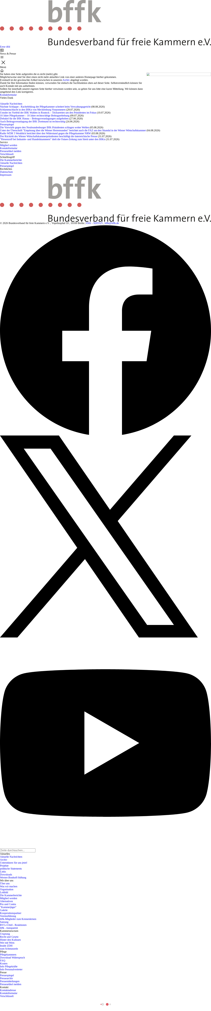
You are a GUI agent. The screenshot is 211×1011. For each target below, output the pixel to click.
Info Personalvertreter (11, 969)
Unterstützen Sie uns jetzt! (13, 862)
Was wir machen (8, 886)
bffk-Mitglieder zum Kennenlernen (18, 919)
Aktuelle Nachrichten (11, 103)
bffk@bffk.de (112, 223)
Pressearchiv (6, 978)
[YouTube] (105, 743)
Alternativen (6, 901)
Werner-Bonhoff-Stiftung (13, 877)
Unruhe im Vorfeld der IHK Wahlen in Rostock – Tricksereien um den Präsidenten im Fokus (48, 112)
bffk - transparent (9, 928)
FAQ (2, 960)
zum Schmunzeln (9, 948)
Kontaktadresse (8, 990)
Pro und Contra (8, 904)
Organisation (6, 889)
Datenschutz (6, 171)
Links (3, 871)
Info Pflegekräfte (8, 966)
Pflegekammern (8, 954)
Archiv (66, 80)
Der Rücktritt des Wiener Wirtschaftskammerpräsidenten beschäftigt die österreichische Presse (48, 136)
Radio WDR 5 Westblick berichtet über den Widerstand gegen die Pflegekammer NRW (45, 133)
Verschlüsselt (7, 154)
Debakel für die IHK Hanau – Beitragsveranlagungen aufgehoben (34, 118)
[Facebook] (105, 330)
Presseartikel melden (10, 151)
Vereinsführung (8, 916)
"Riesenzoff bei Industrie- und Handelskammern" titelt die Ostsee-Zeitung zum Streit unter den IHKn (52, 139)
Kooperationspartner (10, 913)
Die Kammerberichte (11, 160)
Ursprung (5, 933)
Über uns (5, 883)
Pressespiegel (7, 124)
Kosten (3, 963)
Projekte (4, 865)
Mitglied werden (8, 145)
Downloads (6, 874)
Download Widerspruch (12, 957)
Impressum (5, 174)
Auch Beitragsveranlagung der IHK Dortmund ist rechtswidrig (32, 121)
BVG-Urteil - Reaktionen (13, 925)
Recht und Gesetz (9, 936)
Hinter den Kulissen (10, 939)
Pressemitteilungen (9, 981)
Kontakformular (8, 94)
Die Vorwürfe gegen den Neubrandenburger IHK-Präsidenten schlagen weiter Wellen (44, 127)
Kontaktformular (8, 148)
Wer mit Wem (7, 942)
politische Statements (11, 868)
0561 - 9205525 (94, 223)
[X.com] (105, 536)
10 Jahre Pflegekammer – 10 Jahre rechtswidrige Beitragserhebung (34, 115)
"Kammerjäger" (8, 907)
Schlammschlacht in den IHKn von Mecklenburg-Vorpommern (33, 109)
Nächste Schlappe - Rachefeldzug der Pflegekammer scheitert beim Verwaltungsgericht (45, 106)
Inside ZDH (6, 945)
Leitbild (4, 892)
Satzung (4, 922)
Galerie (4, 910)
